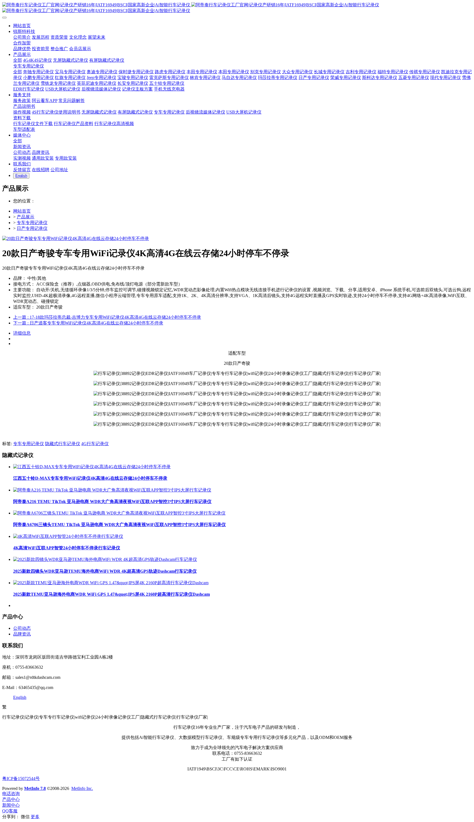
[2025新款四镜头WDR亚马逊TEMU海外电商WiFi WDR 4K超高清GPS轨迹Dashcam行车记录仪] (105, 559)
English (19, 697)
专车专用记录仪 (32, 222)
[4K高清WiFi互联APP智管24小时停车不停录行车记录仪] (68, 536)
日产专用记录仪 (32, 228)
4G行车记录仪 (95, 443)
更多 (35, 816)
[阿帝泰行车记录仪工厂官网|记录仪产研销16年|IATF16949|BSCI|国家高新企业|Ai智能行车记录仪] (237, 8)
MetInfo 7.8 (35, 788)
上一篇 (107, 317)
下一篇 (88, 323)
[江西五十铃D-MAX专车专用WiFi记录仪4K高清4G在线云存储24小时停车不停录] (92, 466)
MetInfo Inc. (82, 788)
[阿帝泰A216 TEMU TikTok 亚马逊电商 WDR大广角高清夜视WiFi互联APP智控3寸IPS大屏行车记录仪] (112, 490)
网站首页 (22, 211)
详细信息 (22, 333)
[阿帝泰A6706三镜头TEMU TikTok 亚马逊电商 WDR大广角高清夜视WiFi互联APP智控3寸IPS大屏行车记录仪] (119, 513)
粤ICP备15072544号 (21, 778)
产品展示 (25, 216)
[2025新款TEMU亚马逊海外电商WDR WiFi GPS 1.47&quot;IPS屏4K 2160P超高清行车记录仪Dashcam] (110, 582)
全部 (17, 60)
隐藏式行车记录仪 (62, 443)
